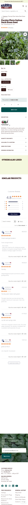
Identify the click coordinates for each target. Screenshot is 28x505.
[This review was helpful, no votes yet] (22, 256)
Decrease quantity (4, 105)
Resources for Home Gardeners (6, 499)
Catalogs (3, 492)
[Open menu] (26, 6)
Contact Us (18, 501)
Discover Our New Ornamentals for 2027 (14, 1)
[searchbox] (7, 221)
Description (4, 117)
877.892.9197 (7, 472)
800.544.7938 (8, 470)
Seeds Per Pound (6, 146)
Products (5, 16)
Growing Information (7, 150)
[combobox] (12, 11)
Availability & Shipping (8, 142)
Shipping (17, 495)
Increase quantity (18, 105)
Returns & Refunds (20, 497)
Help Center (18, 492)
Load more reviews (14, 363)
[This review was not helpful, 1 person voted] (25, 281)
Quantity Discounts (7, 138)
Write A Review (14, 214)
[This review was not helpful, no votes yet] (25, 256)
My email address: (6, 447)
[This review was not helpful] (25, 334)
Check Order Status (20, 499)
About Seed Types (5, 94)
